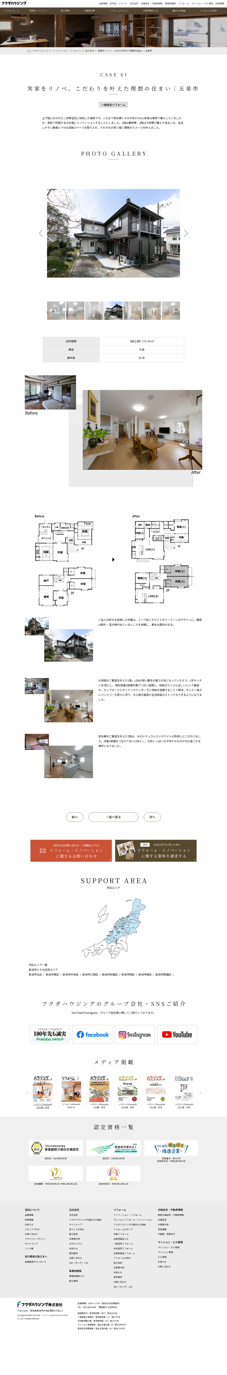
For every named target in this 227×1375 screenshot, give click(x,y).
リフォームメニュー (119, 10)
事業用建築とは (76, 1276)
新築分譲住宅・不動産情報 (171, 1214)
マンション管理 (165, 1252)
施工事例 (73, 1280)
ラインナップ (75, 1224)
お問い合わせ (31, 1234)
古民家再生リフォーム (124, 1253)
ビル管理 (162, 1256)
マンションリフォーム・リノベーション (133, 1219)
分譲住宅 (162, 1219)
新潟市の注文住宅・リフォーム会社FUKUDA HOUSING (47, 1315)
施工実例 (65, 10)
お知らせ (29, 1224)
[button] (41, 233)
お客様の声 (89, 10)
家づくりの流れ (76, 1229)
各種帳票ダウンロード (35, 1261)
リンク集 (29, 1248)
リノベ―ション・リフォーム (128, 1214)
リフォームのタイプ (123, 1229)
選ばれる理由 (178, 10)
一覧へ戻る (113, 817)
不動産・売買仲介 (166, 1234)
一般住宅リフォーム (123, 1243)
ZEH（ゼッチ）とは (78, 1262)
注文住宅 (134, 3)
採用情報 (220, 3)
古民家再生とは (150, 10)
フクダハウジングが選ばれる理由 (85, 1219)
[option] (50, 1034)
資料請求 (73, 1253)
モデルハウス (75, 1243)
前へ (75, 817)
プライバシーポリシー (35, 1238)
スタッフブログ (32, 1229)
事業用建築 (170, 3)
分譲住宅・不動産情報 (151, 3)
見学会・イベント (118, 3)
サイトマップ (31, 1243)
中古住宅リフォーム (123, 1248)
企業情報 (103, 3)
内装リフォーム (121, 1234)
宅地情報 (162, 1229)
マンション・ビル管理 (202, 3)
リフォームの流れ (208, 10)
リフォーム (183, 3)
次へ (152, 817)
